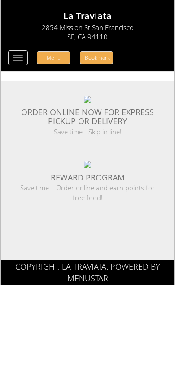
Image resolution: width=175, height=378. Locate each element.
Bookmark (97, 57)
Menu (54, 57)
